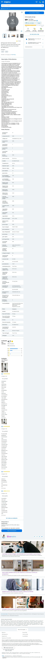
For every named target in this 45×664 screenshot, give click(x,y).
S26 (15, 620)
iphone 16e (33, 622)
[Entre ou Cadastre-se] (43, 2)
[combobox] (22, 5)
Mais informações (21, 629)
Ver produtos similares (34, 12)
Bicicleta (31, 623)
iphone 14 (2, 621)
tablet (28, 623)
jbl (39, 623)
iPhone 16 (12, 620)
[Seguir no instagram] (39, 536)
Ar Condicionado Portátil (21, 623)
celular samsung (27, 622)
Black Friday (3, 620)
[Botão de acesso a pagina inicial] (19, 2)
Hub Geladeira (32, 620)
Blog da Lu (4, 632)
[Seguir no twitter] (35, 536)
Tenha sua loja (25, 634)
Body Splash (36, 623)
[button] (42, 5)
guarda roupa (28, 624)
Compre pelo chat (9, 647)
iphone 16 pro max (14, 621)
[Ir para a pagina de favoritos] (36, 1)
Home (3, 655)
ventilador (3, 623)
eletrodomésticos (8, 655)
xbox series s (38, 622)
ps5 (6, 621)
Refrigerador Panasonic (14, 615)
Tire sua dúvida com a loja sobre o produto (10, 528)
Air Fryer (8, 621)
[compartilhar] (21, 31)
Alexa (13, 625)
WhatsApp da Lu (5, 634)
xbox (29, 621)
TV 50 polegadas (18, 625)
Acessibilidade (25, 636)
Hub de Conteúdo (20, 620)
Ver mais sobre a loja (34, 34)
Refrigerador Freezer (5, 615)
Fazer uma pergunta (11, 530)
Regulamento (4, 636)
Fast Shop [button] (13, 54)
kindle (7, 622)
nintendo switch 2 (9, 623)
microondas (3, 622)
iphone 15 (41, 620)
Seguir (39, 23)
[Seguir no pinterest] (42, 536)
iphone (31, 621)
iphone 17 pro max (12, 622)
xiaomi (42, 622)
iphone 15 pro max (19, 622)
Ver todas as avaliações (11, 518)
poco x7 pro (25, 621)
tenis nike (6, 624)
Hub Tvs (37, 620)
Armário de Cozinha (7, 625)
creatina (35, 621)
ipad (24, 624)
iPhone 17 (7, 620)
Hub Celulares (26, 620)
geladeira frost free (35, 624)
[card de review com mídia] (4, 367)
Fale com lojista (30, 23)
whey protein (40, 621)
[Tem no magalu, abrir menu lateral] (2, 2)
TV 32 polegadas (25, 625)
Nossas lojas (24, 632)
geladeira (20, 621)
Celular (15, 623)
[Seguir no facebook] (37, 536)
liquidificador (20, 624)
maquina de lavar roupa (13, 624)
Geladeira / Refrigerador (17, 655)
